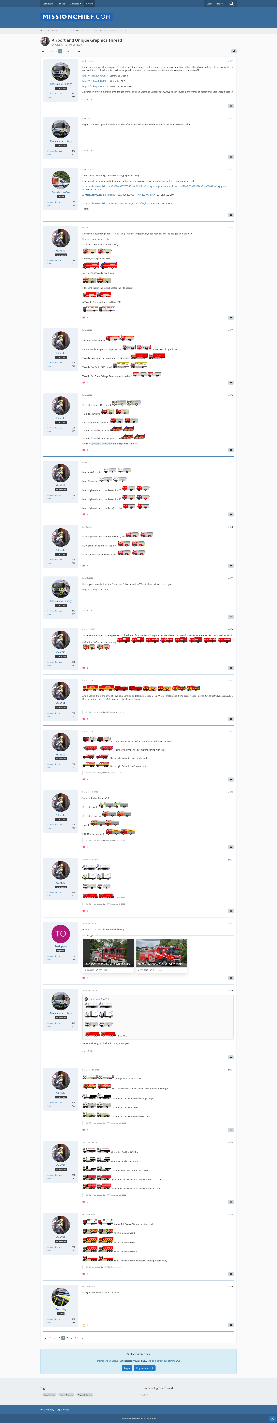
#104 (231, 227)
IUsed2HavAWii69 (103, 443)
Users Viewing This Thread (157, 1388)
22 (73, 51)
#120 (231, 1286)
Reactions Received (54, 94)
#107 (231, 462)
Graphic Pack (49, 1395)
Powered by (138, 1418)
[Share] (234, 51)
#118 (231, 1142)
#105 (231, 330)
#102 (231, 118)
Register (220, 3)
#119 (231, 1214)
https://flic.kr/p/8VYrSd (93, 75)
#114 (231, 859)
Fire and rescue (66, 1395)
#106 (231, 395)
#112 (231, 731)
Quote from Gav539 (99, 999)
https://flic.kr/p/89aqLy (94, 86)
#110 (231, 629)
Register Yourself (144, 1368)
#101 (231, 61)
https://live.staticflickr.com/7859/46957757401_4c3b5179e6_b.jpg (118, 186)
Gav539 (105, 712)
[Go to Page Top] (272, 1419)
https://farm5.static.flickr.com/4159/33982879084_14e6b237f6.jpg (118, 194)
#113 (231, 791)
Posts (48, 97)
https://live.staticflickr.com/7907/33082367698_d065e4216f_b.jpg (189, 186)
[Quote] (231, 106)
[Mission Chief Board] (138, 18)
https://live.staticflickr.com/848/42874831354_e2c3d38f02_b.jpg (117, 203)
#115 (231, 923)
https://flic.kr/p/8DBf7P (94, 589)
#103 (231, 169)
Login (209, 3)
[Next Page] (78, 51)
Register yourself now (135, 1360)
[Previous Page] (43, 51)
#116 (231, 990)
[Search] (232, 3)
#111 (231, 680)
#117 (231, 1069)
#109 (231, 578)
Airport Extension (85, 1395)
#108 (231, 526)
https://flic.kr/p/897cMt (94, 81)
